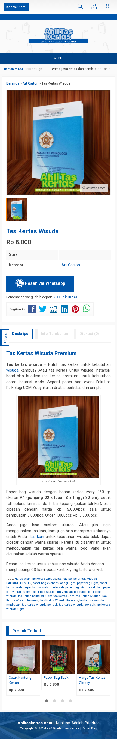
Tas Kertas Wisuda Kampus (59, 600)
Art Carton (70, 265)
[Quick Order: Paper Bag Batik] (72, 669)
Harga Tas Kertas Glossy (92, 680)
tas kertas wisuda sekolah (77, 604)
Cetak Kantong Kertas (20, 680)
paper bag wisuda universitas (52, 592)
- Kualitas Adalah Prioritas (58, 722)
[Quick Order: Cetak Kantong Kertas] (36, 669)
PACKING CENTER (18, 583)
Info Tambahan (54, 333)
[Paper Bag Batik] (58, 656)
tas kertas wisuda (88, 596)
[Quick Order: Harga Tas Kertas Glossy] (107, 669)
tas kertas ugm (64, 596)
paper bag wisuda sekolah (83, 587)
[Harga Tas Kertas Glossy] (93, 656)
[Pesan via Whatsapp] (94, 7)
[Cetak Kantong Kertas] (23, 656)
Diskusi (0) (89, 333)
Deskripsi (20, 333)
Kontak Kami (16, 7)
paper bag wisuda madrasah (44, 587)
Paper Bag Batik (56, 677)
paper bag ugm (87, 583)
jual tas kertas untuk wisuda (77, 579)
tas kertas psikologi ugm (35, 596)
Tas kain (36, 536)
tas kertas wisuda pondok (40, 604)
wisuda (12, 370)
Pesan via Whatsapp (44, 283)
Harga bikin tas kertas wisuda (35, 579)
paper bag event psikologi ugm (54, 583)
